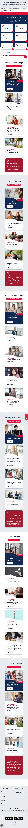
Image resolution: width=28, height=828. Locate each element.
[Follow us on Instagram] (15, 808)
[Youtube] (17, 808)
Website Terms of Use (22, 811)
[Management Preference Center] (2, 825)
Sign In (14, 13)
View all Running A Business (14, 421)
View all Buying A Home (14, 539)
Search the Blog (5, 55)
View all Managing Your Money (14, 298)
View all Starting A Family (14, 184)
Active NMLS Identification (21, 810)
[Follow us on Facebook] (10, 808)
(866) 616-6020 (19, 788)
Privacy (14, 810)
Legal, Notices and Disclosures (7, 810)
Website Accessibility (13, 811)
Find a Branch (5, 788)
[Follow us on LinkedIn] (12, 808)
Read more (10, 89)
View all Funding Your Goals (14, 666)
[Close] (26, 0)
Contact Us (5, 791)
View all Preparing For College (14, 66)
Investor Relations (5, 811)
